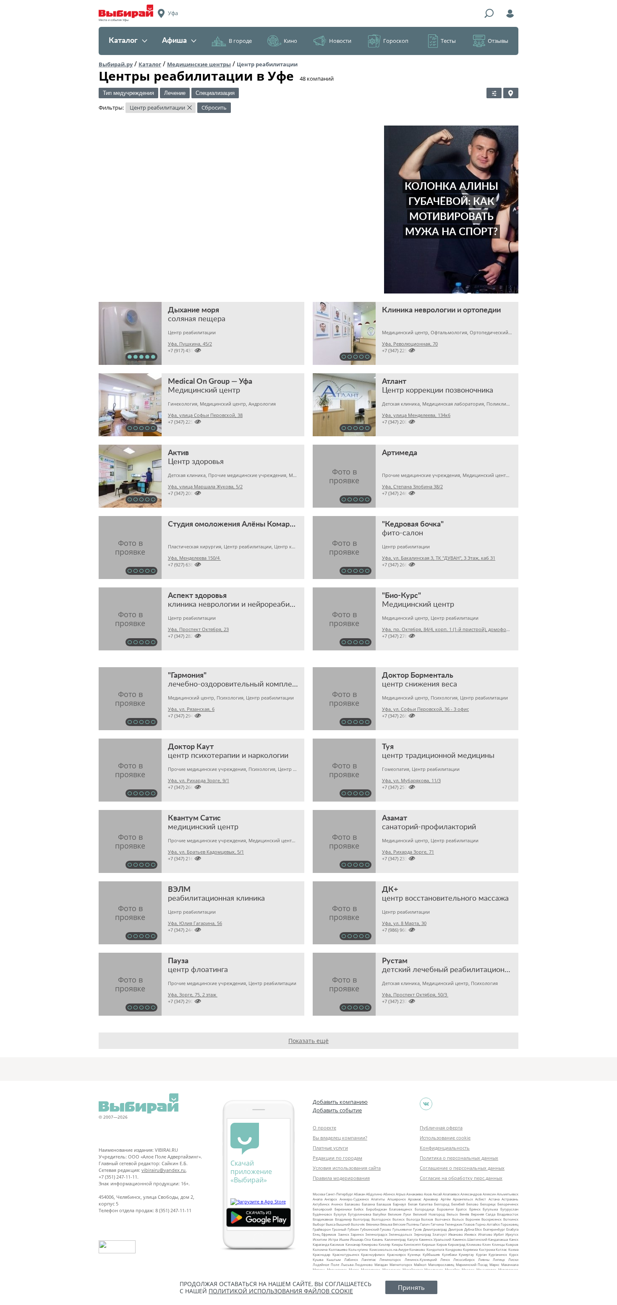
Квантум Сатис (194, 818)
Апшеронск (396, 1199)
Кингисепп (412, 1244)
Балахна (368, 1204)
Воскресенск (491, 1219)
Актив (178, 453)
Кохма (513, 1249)
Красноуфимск (373, 1254)
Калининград (395, 1239)
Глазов (469, 1224)
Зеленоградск (376, 1234)
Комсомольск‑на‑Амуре (388, 1249)
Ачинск (337, 1204)
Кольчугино (358, 1249)
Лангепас (368, 1259)
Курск (513, 1254)
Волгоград (361, 1219)
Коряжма (470, 1249)
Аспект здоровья (197, 596)
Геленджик (454, 1224)
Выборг (319, 1224)
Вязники (372, 1224)
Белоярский (322, 1209)
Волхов (427, 1219)
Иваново (455, 1234)
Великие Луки (399, 1214)
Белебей (458, 1204)
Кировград (456, 1244)
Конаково (417, 1249)
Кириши (428, 1244)
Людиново (364, 1264)
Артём (446, 1199)
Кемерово (369, 1244)
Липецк (499, 1259)
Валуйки (379, 1214)
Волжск (398, 1219)
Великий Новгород (429, 1214)
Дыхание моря (193, 310)
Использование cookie (445, 1138)
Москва (319, 1194)
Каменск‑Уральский (435, 1239)
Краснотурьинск (345, 1254)
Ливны (483, 1259)
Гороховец (509, 1224)
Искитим (320, 1239)
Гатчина (437, 1224)
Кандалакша (498, 1239)
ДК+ (390, 890)
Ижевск (470, 1234)
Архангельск (463, 1199)
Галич (425, 1224)
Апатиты (378, 1199)
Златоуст (439, 1234)
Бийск (358, 1209)
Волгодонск (381, 1219)
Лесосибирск (464, 1259)
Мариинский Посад (472, 1264)
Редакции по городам (337, 1158)
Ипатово (485, 1234)
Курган (481, 1254)
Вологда (413, 1219)
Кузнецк (414, 1254)
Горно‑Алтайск (488, 1224)
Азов (428, 1194)
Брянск (475, 1209)
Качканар (353, 1244)
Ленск (445, 1259)
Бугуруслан (509, 1209)
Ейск (478, 1229)
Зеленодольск (400, 1234)
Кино (290, 41)
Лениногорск (390, 1259)
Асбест (480, 1199)
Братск (461, 1209)
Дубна (469, 1229)
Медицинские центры (199, 64)
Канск (513, 1239)
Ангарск (330, 1199)
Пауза (178, 961)
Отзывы (498, 41)
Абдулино (374, 1194)
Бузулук (340, 1214)
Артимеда (399, 453)
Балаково (352, 1204)
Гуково (385, 1229)
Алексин (489, 1194)
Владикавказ (323, 1219)
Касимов (337, 1244)
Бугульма (490, 1209)
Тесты (448, 41)
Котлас (501, 1249)
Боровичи (445, 1209)
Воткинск (510, 1219)
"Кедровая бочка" (413, 524)
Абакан (359, 1194)
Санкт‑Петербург (339, 1194)
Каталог (123, 41)
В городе (240, 41)
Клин (486, 1244)
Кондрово (453, 1249)
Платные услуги (330, 1148)
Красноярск (396, 1254)
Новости (340, 41)
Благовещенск (400, 1209)
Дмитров (455, 1229)
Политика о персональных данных (459, 1158)
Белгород (442, 1204)
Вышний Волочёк (350, 1224)
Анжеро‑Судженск (354, 1199)
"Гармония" (187, 675)
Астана (494, 1199)
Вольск (458, 1219)
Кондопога (435, 1249)
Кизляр (384, 1244)
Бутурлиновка (359, 1214)
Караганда (321, 1244)
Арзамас (414, 1199)
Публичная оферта (441, 1127)
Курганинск (498, 1254)
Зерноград (422, 1234)
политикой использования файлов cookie (281, 1291)
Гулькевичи (402, 1229)
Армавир (431, 1199)
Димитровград (435, 1229)
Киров (442, 1244)
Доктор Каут (191, 747)
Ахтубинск (321, 1204)
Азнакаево (414, 1194)
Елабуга (512, 1229)
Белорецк (488, 1204)
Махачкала (509, 1264)
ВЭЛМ (179, 890)
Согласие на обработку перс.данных (461, 1178)
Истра (333, 1239)
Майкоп (420, 1264)
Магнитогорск (401, 1264)
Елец (316, 1234)
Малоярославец (441, 1264)
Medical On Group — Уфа (210, 381)
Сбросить (214, 107)
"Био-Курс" (401, 596)
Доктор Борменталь (417, 675)
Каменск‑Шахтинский (469, 1239)
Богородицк (424, 1209)
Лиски (513, 1259)
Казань (377, 1239)
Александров (471, 1194)
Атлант (394, 381)
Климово (473, 1244)
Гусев (417, 1229)
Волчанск (442, 1219)
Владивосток (507, 1214)
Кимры (397, 1244)
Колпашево (338, 1249)
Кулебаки (449, 1254)
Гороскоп (395, 41)
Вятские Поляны (406, 1224)
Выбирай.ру (116, 64)
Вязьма (386, 1224)
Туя (388, 747)
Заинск (343, 1234)
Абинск (389, 1194)
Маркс (494, 1264)
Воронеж (472, 1219)
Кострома (487, 1249)
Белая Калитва (420, 1204)
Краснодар (321, 1254)
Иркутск (511, 1234)
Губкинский (369, 1229)
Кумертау (466, 1254)
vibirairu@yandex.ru (163, 1170)
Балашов (383, 1204)
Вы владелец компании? (340, 1138)
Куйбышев (431, 1254)
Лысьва (347, 1264)
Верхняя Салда (483, 1214)
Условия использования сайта (347, 1168)
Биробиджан (376, 1209)
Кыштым (334, 1259)
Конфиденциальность (445, 1148)
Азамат (394, 818)
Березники (343, 1209)
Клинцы (498, 1244)
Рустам (395, 961)
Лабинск (351, 1259)
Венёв (464, 1214)
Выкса (330, 1224)
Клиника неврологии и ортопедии (441, 310)
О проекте (324, 1127)
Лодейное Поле (326, 1264)
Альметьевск (507, 1194)
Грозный (339, 1229)
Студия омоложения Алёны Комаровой (237, 524)
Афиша (174, 41)
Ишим (344, 1239)
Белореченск (507, 1204)
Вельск (452, 1214)
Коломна (320, 1249)
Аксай (437, 1194)
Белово (472, 1204)
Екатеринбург (494, 1229)
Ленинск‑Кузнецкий (421, 1259)
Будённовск (322, 1214)
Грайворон (322, 1229)
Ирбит (499, 1234)
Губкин (353, 1229)
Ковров (512, 1244)
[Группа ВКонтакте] (426, 1104)
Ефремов (329, 1234)
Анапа (317, 1199)
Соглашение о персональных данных (462, 1168)
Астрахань (510, 1199)
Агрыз (400, 1194)
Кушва (318, 1259)
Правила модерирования (341, 1178)
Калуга (412, 1239)
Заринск (357, 1234)
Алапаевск (451, 1194)
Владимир (343, 1219)
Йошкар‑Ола (360, 1239)
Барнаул (399, 1204)
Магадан (381, 1264)
